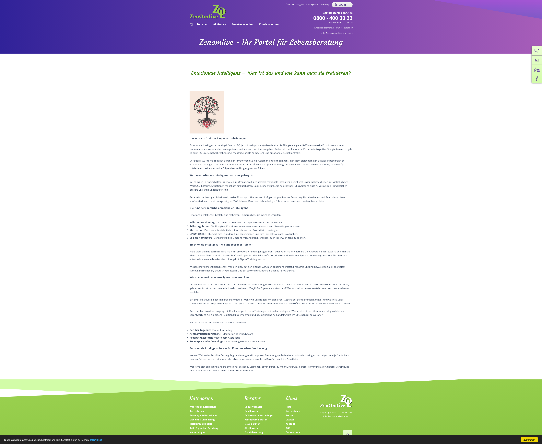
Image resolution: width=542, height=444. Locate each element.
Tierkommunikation (201, 423)
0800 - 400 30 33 (333, 18)
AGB (288, 428)
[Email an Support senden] (537, 60)
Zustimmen (529, 439)
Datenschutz (293, 432)
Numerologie (197, 432)
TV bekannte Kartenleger (258, 415)
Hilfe (288, 406)
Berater (202, 24)
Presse (289, 415)
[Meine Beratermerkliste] (537, 69)
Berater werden (242, 24)
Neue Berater (252, 423)
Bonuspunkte (312, 4)
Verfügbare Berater (255, 419)
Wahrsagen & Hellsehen (203, 406)
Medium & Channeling (202, 419)
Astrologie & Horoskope (203, 415)
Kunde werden (269, 24)
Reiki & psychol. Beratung (204, 428)
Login (342, 4)
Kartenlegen (197, 411)
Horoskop (325, 4)
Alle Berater (251, 428)
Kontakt (290, 423)
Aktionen (219, 24)
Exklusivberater (253, 406)
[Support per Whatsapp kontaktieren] (537, 50)
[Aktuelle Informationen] (537, 78)
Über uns (290, 4)
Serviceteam (293, 411)
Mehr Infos (96, 439)
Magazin (300, 4)
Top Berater (251, 411)
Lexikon (290, 419)
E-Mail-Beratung (253, 432)
